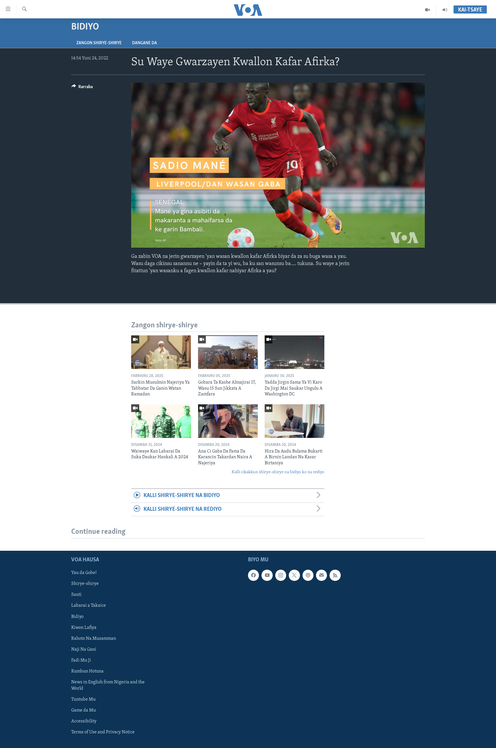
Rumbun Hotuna (87, 671)
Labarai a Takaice (88, 606)
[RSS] (335, 575)
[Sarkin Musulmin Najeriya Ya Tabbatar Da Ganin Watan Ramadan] (161, 352)
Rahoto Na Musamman (93, 638)
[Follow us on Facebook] (253, 575)
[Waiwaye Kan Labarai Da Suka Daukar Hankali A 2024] (161, 421)
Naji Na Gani (83, 649)
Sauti (76, 594)
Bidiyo (77, 616)
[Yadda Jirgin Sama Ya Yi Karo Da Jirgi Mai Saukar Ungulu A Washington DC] (294, 352)
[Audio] (445, 9)
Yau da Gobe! (84, 573)
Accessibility (83, 721)
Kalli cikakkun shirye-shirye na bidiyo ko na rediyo (278, 472)
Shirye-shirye (85, 583)
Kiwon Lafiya (83, 627)
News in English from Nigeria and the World (108, 685)
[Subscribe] (321, 575)
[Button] (82, 88)
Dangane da (144, 43)
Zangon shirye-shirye (99, 43)
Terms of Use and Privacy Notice (103, 732)
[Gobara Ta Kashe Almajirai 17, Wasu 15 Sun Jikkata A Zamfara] (228, 352)
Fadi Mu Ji (81, 660)
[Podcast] (308, 575)
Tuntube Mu (83, 699)
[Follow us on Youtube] (266, 575)
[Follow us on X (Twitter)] (294, 575)
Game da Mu (83, 710)
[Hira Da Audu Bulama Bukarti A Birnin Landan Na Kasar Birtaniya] (294, 421)
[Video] (427, 9)
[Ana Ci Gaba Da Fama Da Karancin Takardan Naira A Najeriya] (228, 421)
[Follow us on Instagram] (280, 575)
